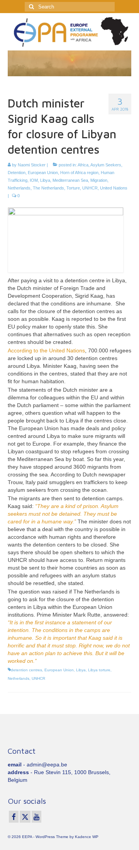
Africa (83, 165)
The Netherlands (48, 188)
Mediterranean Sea (70, 180)
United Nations (113, 188)
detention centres (26, 670)
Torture (73, 188)
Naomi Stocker (32, 165)
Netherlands (19, 188)
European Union (43, 172)
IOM (34, 180)
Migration (98, 180)
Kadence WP (86, 837)
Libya (45, 180)
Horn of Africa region (79, 172)
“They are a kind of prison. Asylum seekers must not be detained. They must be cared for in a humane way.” (63, 514)
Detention (16, 172)
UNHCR (90, 188)
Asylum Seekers (105, 165)
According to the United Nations (46, 350)
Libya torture (99, 670)
